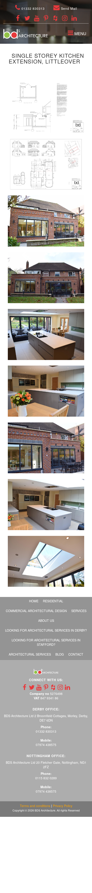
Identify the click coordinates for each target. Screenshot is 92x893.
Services (78, 611)
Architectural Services (30, 654)
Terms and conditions (35, 806)
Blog (59, 654)
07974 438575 (46, 744)
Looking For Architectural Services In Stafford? (46, 642)
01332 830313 (32, 8)
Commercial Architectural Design (36, 611)
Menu (78, 33)
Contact (75, 654)
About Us (46, 620)
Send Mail (68, 8)
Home (33, 601)
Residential (53, 601)
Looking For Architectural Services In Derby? (46, 630)
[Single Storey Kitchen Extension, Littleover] (46, 107)
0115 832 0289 (46, 778)
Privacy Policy (62, 806)
